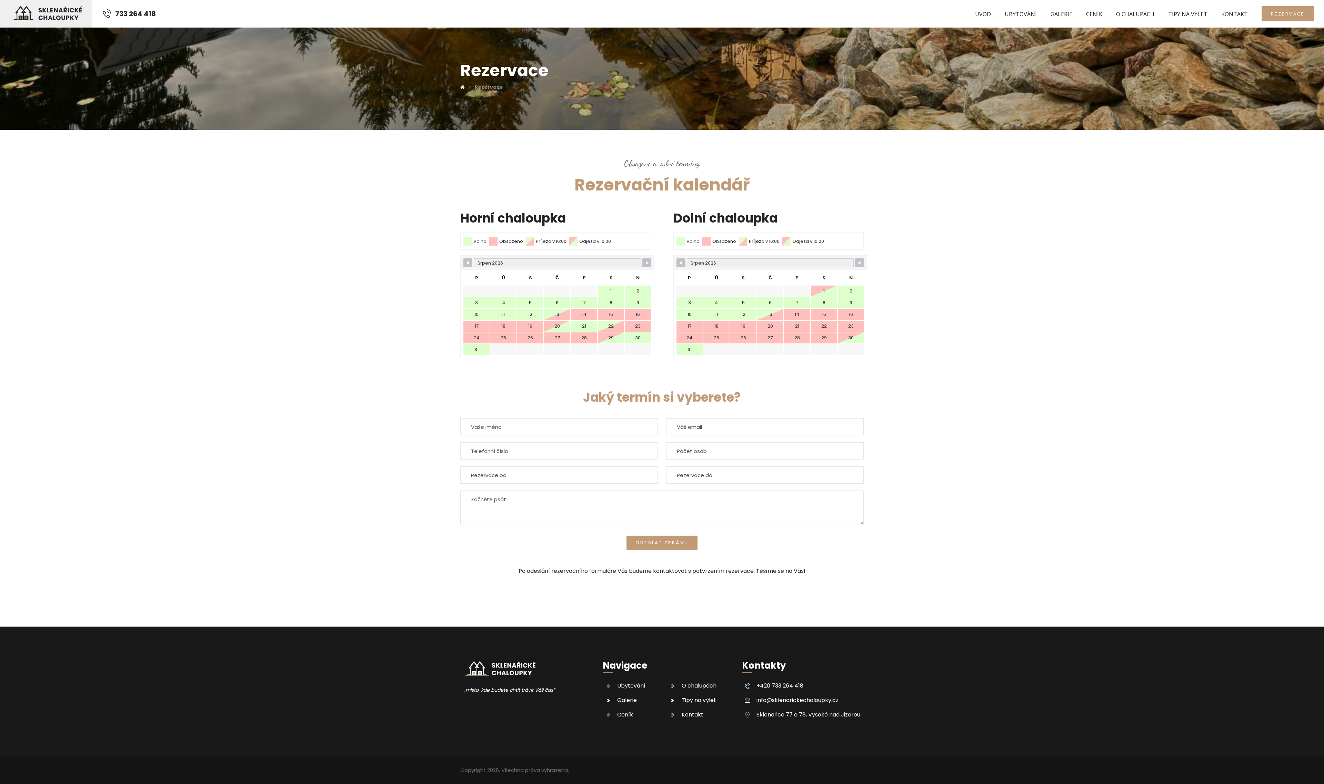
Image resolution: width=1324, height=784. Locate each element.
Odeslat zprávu (662, 542)
